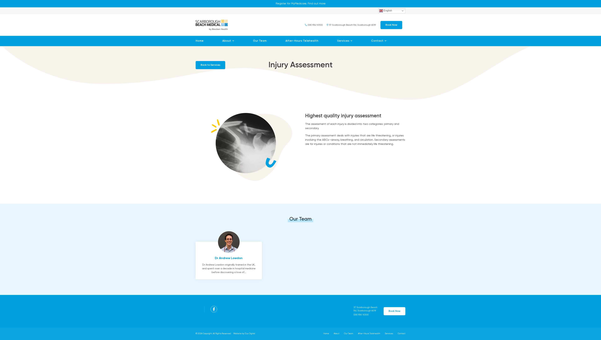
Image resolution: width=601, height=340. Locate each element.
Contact (377, 41)
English (387, 10)
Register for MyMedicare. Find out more (301, 3)
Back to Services (210, 65)
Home (200, 41)
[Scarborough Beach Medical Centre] (212, 24)
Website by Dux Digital (244, 334)
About (226, 41)
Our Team (260, 41)
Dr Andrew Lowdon (229, 260)
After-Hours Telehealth (301, 41)
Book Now (391, 25)
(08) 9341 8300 (315, 25)
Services (343, 41)
